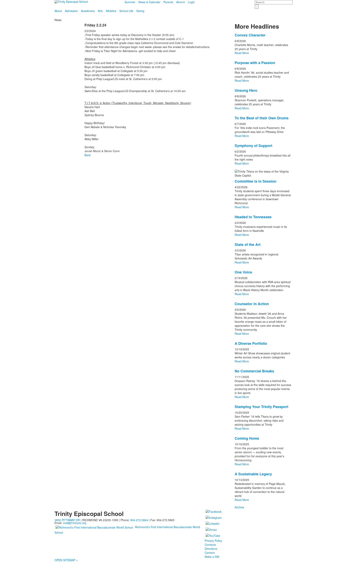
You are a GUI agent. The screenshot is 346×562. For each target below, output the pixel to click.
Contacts (210, 545)
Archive (239, 507)
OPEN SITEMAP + (66, 560)
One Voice (243, 272)
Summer (130, 2)
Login (191, 2)
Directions (211, 549)
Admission (71, 11)
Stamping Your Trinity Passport (261, 406)
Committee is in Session (255, 181)
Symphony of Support (253, 145)
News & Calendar (149, 2)
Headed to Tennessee (253, 216)
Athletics (111, 11)
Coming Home (247, 438)
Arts (100, 11)
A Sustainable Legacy (253, 474)
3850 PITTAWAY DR (67, 520)
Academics (88, 11)
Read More (242, 53)
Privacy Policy (213, 541)
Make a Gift (212, 557)
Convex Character (250, 35)
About (58, 11)
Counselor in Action (252, 303)
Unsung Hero (246, 90)
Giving (140, 11)
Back (87, 155)
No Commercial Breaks (254, 371)
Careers (210, 553)
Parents (168, 2)
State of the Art (248, 244)
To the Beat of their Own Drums (262, 118)
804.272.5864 (139, 520)
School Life (126, 11)
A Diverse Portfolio (251, 343)
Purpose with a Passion (255, 62)
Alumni (180, 2)
